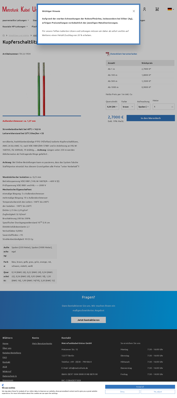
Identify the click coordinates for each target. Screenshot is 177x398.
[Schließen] (134, 11)
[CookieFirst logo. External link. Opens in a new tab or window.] (3, 385)
